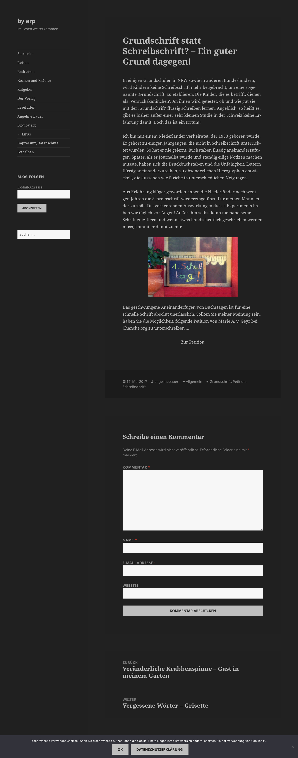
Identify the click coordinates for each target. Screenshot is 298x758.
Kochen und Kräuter (34, 80)
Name (130, 540)
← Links (24, 134)
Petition (239, 381)
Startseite (25, 53)
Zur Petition (192, 342)
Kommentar (136, 467)
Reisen (23, 62)
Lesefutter (26, 107)
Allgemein (194, 381)
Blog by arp (26, 125)
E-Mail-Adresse (30, 187)
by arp (26, 21)
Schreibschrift (134, 386)
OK (120, 749)
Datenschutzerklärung (159, 749)
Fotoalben (25, 152)
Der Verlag (26, 98)
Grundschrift (220, 381)
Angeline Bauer (30, 116)
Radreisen (25, 71)
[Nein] (292, 746)
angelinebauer (166, 381)
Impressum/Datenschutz (37, 143)
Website (130, 585)
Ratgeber (25, 89)
